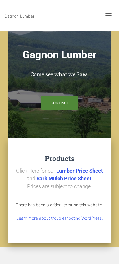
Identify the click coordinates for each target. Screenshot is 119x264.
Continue (60, 103)
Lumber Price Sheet (79, 171)
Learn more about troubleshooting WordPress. (59, 218)
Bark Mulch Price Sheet (63, 178)
